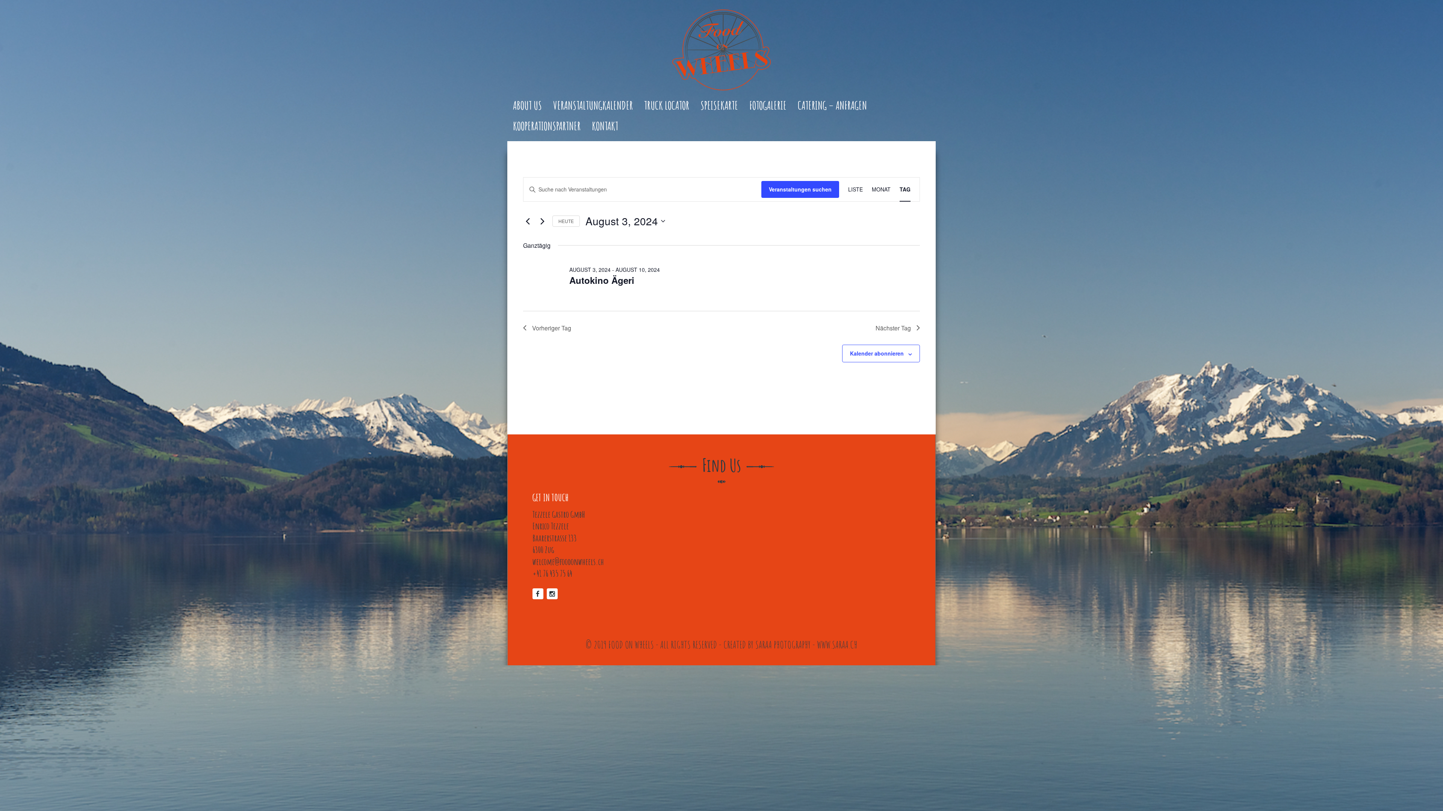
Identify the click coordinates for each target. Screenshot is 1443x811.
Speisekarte (719, 106)
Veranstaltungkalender (593, 106)
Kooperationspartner (547, 127)
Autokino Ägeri (601, 280)
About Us (527, 106)
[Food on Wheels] (721, 50)
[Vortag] (527, 221)
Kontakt (605, 127)
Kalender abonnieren (877, 353)
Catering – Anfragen (832, 106)
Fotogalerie (768, 106)
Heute (566, 221)
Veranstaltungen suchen (800, 189)
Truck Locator (666, 106)
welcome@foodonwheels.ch (568, 561)
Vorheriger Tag (551, 328)
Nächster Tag (893, 328)
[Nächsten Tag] (542, 221)
